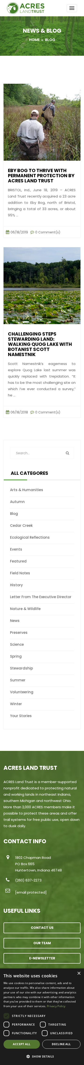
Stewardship (21, 668)
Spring (16, 656)
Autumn (17, 501)
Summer (17, 680)
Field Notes (20, 573)
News (15, 620)
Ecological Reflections (30, 537)
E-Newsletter (42, 958)
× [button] (78, 973)
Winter (16, 703)
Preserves (19, 632)
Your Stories (21, 715)
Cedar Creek (21, 525)
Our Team (42, 943)
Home (34, 39)
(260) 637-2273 (28, 880)
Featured (18, 561)
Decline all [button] (61, 1044)
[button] (42, 1057)
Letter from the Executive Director (40, 596)
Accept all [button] (21, 1044)
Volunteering (21, 692)
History (16, 585)
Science (17, 644)
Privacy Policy (56, 1006)
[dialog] (42, 1016)
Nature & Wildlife (25, 608)
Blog (14, 513)
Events (16, 549)
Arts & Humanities (26, 489)
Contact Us (42, 927)
